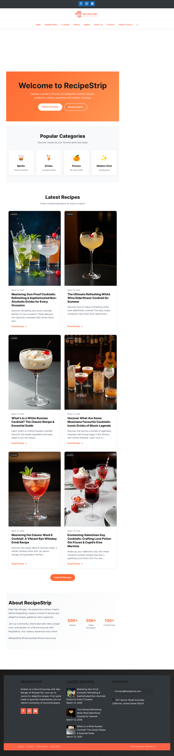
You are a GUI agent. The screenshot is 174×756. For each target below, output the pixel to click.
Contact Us (30, 747)
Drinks (87, 25)
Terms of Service (42, 747)
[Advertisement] (87, 46)
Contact (111, 25)
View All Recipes (62, 577)
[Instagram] (86, 3)
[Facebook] (81, 3)
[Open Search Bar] (137, 25)
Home (38, 25)
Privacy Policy (126, 25)
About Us (98, 25)
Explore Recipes (50, 106)
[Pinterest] (92, 3)
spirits (76, 25)
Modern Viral (51, 25)
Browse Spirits (75, 107)
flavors (65, 25)
